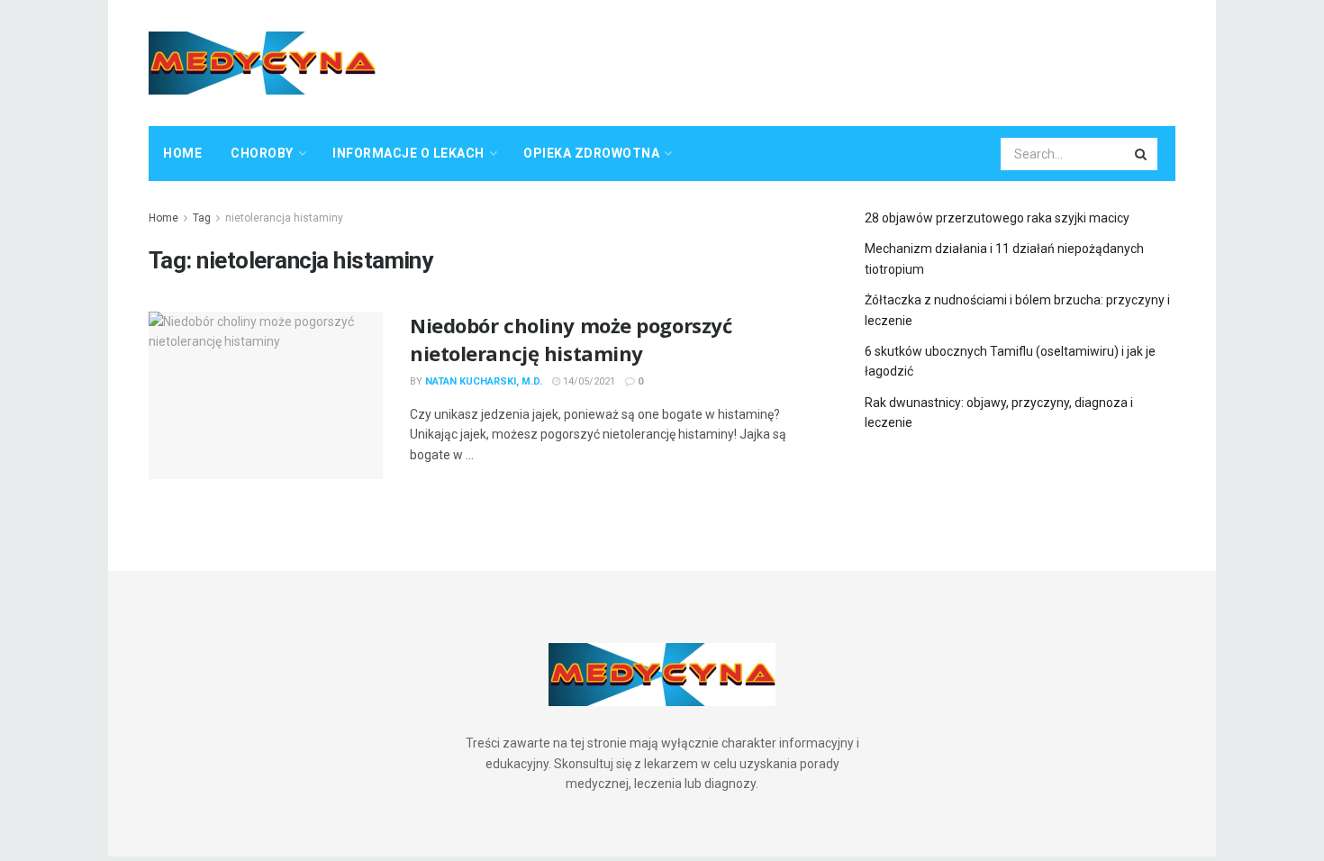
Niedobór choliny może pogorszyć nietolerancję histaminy (570, 339)
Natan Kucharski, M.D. (483, 381)
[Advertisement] (847, 60)
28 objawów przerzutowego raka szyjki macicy (997, 218)
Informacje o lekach (408, 153)
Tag (202, 218)
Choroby (262, 153)
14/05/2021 (587, 381)
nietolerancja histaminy (284, 218)
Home (182, 153)
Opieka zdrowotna (591, 153)
